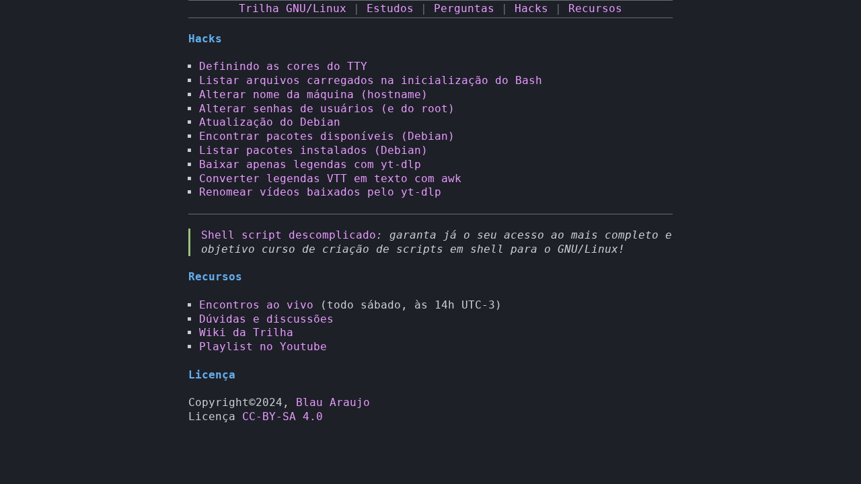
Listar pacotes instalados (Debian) (313, 150)
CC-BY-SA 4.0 (282, 416)
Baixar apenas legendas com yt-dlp (310, 164)
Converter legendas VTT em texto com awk (330, 178)
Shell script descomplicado (288, 235)
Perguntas (464, 8)
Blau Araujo (333, 402)
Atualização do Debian (269, 122)
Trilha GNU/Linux (292, 8)
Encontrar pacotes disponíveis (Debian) (327, 136)
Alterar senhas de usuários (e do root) (327, 108)
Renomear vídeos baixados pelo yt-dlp (320, 192)
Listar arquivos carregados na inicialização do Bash (370, 80)
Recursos (595, 8)
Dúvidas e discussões (266, 319)
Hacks (531, 8)
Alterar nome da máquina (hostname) (313, 94)
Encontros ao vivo (256, 304)
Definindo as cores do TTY (283, 66)
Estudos (390, 8)
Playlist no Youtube (263, 346)
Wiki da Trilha (246, 332)
